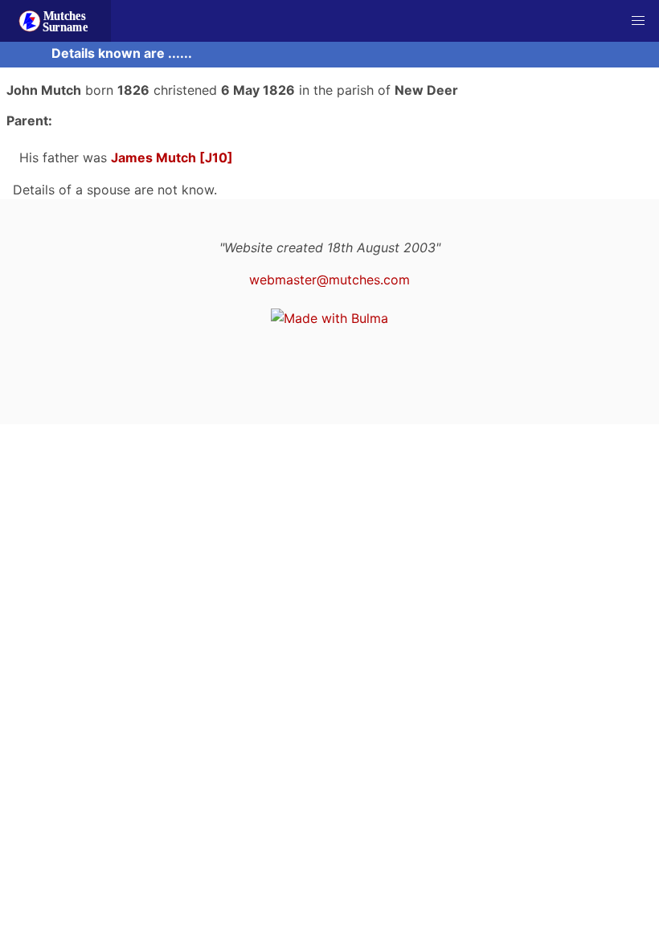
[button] (638, 21)
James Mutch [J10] (172, 157)
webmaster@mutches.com (329, 280)
